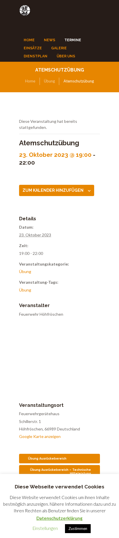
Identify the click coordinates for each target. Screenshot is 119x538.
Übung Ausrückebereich (47, 458)
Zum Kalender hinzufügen (53, 190)
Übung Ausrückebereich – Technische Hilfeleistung (60, 471)
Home (30, 81)
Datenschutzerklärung (59, 518)
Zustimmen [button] (77, 528)
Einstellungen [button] (45, 528)
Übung (49, 81)
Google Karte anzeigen (40, 436)
